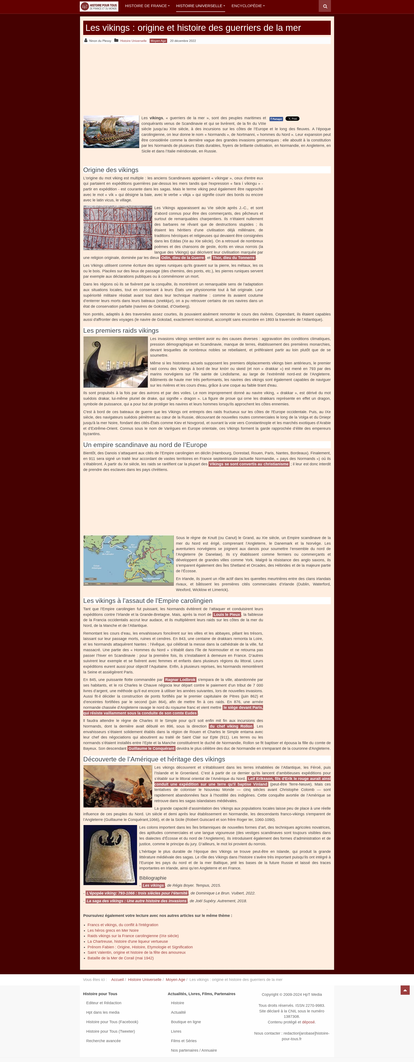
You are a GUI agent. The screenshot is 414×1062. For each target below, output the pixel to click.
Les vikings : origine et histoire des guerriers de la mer (193, 28)
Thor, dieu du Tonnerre (234, 258)
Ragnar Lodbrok (180, 680)
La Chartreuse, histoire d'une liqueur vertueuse (128, 941)
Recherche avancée (103, 1041)
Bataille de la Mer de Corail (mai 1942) (121, 958)
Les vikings (153, 885)
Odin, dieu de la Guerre (182, 258)
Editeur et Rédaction (103, 1003)
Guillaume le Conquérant (151, 748)
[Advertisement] (207, 79)
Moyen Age (175, 979)
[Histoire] (97, 6)
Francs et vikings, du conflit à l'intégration (123, 925)
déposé (308, 1022)
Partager (276, 119)
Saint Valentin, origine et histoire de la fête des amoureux (137, 952)
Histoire (177, 1003)
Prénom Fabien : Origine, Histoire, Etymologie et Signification (140, 947)
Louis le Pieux (227, 614)
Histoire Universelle (199, 6)
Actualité (178, 1012)
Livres (176, 1031)
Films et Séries (184, 1041)
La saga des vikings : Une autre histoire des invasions (137, 901)
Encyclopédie (247, 6)
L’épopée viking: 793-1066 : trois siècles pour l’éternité (137, 893)
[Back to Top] (405, 990)
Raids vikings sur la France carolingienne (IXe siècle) (133, 936)
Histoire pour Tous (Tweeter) (110, 1031)
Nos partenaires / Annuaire (194, 1050)
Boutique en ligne (186, 1022)
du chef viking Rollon (231, 726)
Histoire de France (146, 6)
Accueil (117, 979)
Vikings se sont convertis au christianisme (249, 464)
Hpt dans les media (102, 1012)
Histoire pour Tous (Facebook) (112, 1022)
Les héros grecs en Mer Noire (113, 930)
